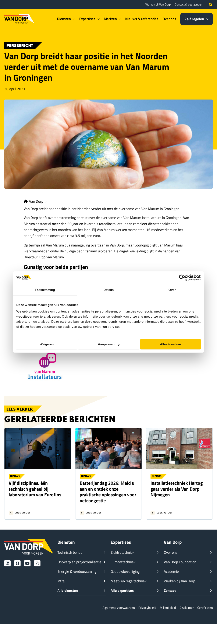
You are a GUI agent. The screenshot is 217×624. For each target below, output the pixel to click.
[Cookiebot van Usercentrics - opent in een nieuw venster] (182, 277)
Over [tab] (172, 290)
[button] (211, 4)
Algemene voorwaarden (119, 607)
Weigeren (47, 344)
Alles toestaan (170, 344)
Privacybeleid (147, 607)
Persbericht (19, 46)
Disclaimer (186, 607)
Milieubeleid (168, 607)
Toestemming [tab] (45, 290)
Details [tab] (108, 290)
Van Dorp (36, 201)
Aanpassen (106, 344)
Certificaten (205, 607)
